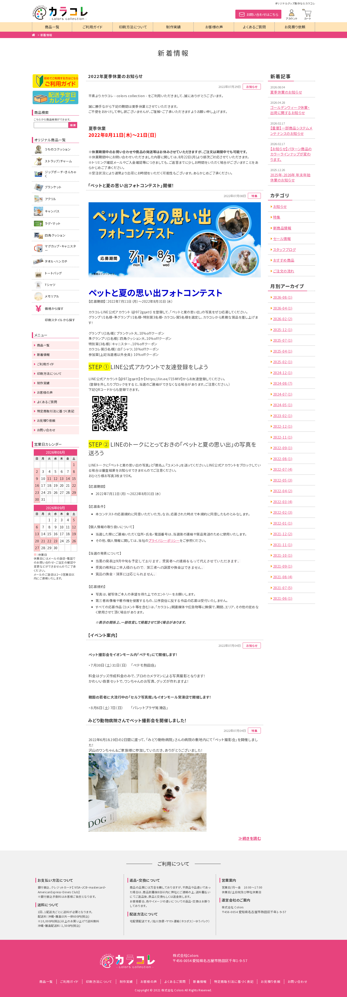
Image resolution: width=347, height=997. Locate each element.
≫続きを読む (249, 838)
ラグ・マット (53, 223)
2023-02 (282, 415)
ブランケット (53, 187)
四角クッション (55, 235)
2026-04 (282, 308)
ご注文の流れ (283, 270)
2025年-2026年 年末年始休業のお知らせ (290, 177)
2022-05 (282, 480)
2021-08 (282, 576)
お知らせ (280, 206)
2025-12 (282, 329)
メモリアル (52, 296)
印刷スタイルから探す (60, 320)
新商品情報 (282, 227)
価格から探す (54, 308)
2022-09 (282, 447)
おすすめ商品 (283, 260)
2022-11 (282, 437)
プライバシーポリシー (164, 540)
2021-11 (282, 544)
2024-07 (282, 394)
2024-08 (282, 383)
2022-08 (282, 458)
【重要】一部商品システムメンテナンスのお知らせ (291, 130)
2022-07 (282, 469)
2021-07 (282, 587)
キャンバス (52, 211)
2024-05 (282, 404)
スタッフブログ (284, 249)
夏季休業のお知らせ (286, 92)
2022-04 (282, 490)
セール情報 (282, 238)
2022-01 (282, 523)
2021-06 (282, 598)
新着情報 (46, 35)
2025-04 (282, 351)
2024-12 (282, 372)
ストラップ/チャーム (58, 161)
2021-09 (282, 566)
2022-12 (282, 426)
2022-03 (282, 501)
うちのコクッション (58, 149)
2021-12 (282, 533)
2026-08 (282, 297)
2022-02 (282, 512)
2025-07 (282, 340)
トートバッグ (53, 273)
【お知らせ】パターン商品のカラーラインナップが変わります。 (291, 154)
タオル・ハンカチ (56, 261)
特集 (276, 217)
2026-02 (282, 318)
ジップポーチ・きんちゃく (60, 174)
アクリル (50, 199)
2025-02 (282, 361)
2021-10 (282, 555)
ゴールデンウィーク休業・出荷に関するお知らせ (290, 110)
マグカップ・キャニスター (60, 248)
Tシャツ (50, 284)
